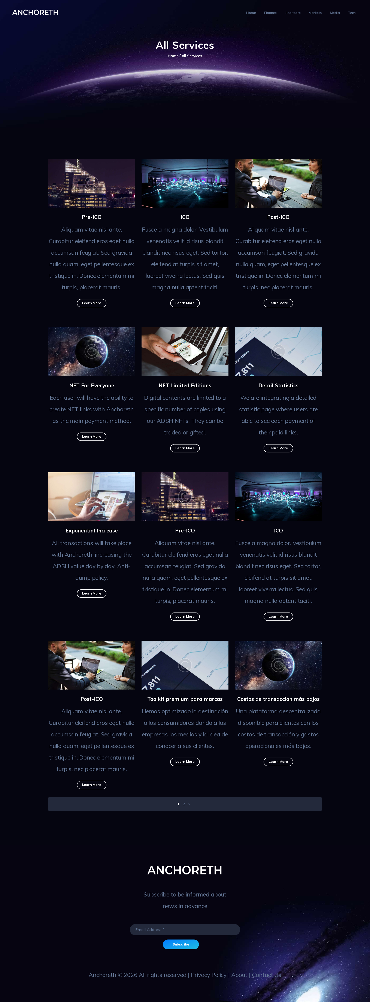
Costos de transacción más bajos (278, 699)
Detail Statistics (278, 385)
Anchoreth (102, 974)
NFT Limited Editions (185, 385)
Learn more (91, 303)
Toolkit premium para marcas (185, 699)
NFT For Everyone (91, 385)
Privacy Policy (209, 974)
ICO (185, 217)
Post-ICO (278, 217)
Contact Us (266, 974)
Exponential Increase (92, 530)
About (239, 974)
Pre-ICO (91, 217)
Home (173, 56)
